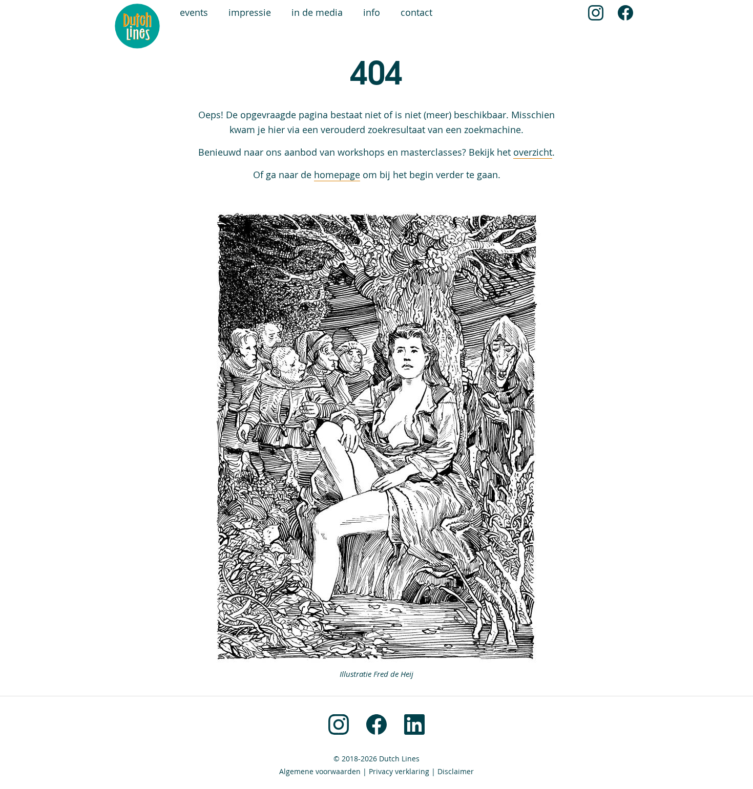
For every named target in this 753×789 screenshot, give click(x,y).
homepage (337, 175)
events (194, 12)
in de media (317, 12)
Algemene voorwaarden (320, 771)
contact (416, 12)
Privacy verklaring (399, 771)
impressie (249, 12)
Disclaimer (455, 771)
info (371, 12)
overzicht (532, 152)
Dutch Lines (399, 758)
